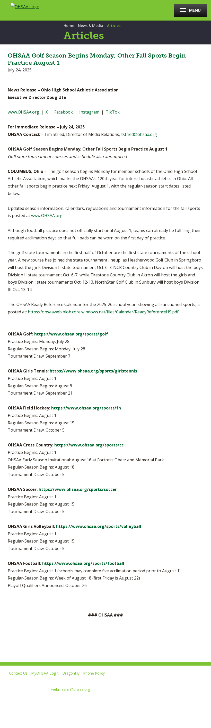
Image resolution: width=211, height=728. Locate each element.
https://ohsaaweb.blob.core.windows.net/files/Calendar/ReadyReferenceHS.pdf (103, 312)
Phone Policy (94, 673)
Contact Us (18, 673)
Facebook (63, 112)
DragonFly (71, 673)
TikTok (113, 112)
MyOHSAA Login (45, 673)
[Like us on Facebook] (6, 702)
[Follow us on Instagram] (59, 702)
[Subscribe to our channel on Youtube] (41, 702)
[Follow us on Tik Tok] (77, 702)
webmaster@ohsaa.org (70, 689)
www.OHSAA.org (23, 112)
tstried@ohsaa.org (139, 134)
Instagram (89, 112)
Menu (195, 10)
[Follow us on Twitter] (22, 702)
